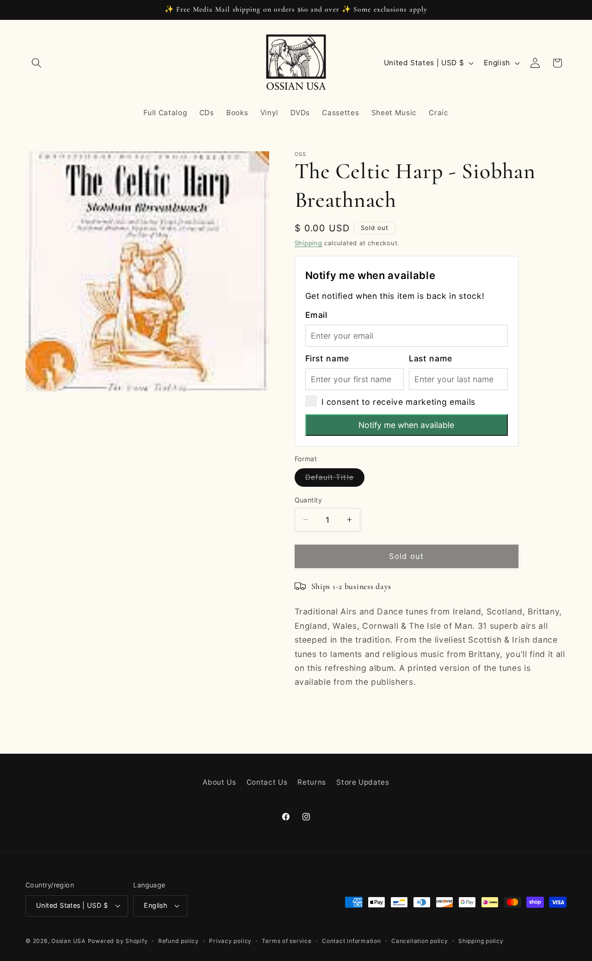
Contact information (351, 940)
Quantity (308, 499)
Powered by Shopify (118, 940)
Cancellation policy (419, 940)
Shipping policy (481, 940)
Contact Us (267, 782)
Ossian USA (68, 940)
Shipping (308, 242)
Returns (311, 782)
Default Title (334, 479)
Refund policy (178, 940)
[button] (36, 63)
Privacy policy (230, 940)
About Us (219, 782)
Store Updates (362, 782)
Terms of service (286, 940)
